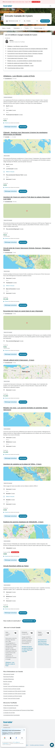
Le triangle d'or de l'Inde (9, 712)
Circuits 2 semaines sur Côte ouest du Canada (14, 691)
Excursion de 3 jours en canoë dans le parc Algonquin (20, 56)
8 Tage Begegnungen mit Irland (10, 705)
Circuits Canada (6, 9)
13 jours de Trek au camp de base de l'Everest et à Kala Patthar (18, 710)
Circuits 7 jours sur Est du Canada (11, 698)
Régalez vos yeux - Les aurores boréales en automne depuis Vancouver (24, 60)
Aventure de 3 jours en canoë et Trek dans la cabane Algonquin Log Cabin (25, 51)
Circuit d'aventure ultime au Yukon (15, 68)
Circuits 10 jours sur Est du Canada (11, 688)
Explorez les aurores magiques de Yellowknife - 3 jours (20, 65)
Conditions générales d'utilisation (37, 745)
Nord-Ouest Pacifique (8, 676)
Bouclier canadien (7, 681)
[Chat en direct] (52, 745)
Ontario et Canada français (9, 707)
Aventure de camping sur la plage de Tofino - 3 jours (19, 63)
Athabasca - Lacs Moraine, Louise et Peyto (17, 46)
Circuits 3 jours (12, 9)
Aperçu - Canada (6, 28)
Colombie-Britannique (8, 679)
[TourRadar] (8, 6)
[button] (27, 123)
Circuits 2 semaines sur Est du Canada (12, 696)
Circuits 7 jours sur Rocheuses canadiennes (13, 686)
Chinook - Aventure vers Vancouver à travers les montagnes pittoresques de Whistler (27, 48)
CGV (14, 742)
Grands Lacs (6, 684)
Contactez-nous (6, 727)
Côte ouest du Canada (8, 674)
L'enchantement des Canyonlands (11, 715)
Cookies (26, 745)
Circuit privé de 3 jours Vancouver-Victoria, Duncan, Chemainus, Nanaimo (25, 53)
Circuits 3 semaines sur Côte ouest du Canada (14, 693)
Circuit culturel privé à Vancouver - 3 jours (17, 58)
